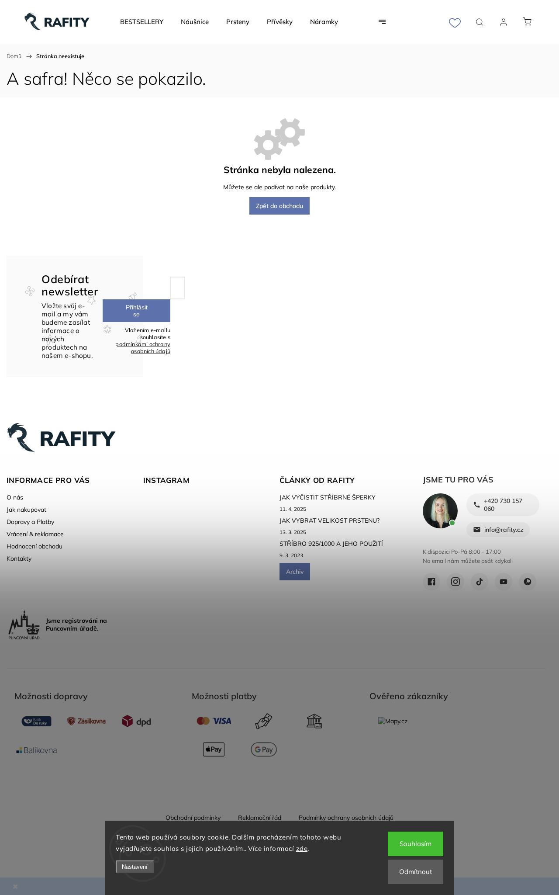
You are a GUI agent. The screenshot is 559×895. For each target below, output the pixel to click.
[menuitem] (141, 22)
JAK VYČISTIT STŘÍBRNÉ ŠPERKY (328, 497)
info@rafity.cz (503, 530)
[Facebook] (431, 581)
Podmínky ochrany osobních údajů (346, 818)
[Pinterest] (527, 581)
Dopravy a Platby (30, 522)
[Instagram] (455, 581)
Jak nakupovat (26, 509)
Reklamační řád (259, 818)
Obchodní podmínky (193, 818)
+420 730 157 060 (503, 505)
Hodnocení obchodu (34, 546)
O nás (15, 497)
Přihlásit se (137, 311)
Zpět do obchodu (279, 206)
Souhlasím (415, 843)
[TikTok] (479, 581)
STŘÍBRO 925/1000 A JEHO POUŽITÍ (331, 544)
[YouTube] (503, 581)
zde (302, 848)
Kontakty (19, 558)
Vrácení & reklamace (35, 534)
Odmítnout (415, 871)
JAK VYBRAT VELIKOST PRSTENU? (330, 520)
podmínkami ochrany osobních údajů (142, 347)
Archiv (295, 572)
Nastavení (135, 867)
